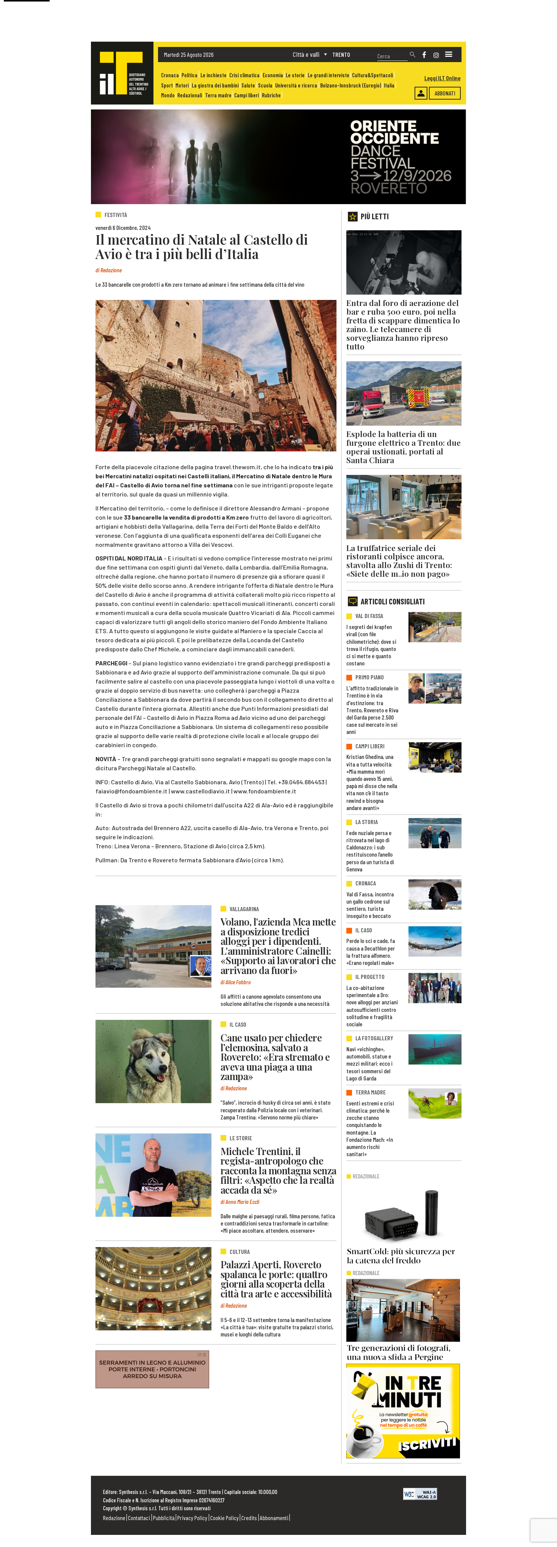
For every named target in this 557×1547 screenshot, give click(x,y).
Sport (167, 85)
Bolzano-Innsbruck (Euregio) (350, 85)
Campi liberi (246, 95)
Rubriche (271, 95)
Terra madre (218, 95)
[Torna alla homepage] (122, 73)
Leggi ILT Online (442, 77)
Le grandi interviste (328, 75)
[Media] (448, 54)
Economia (273, 75)
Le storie (295, 75)
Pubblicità (164, 1517)
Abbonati (445, 93)
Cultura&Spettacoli (372, 75)
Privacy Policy (192, 1517)
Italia (389, 85)
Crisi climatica (244, 75)
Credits (249, 1517)
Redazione (114, 1517)
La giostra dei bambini (215, 85)
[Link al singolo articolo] (153, 946)
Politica (189, 75)
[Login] (421, 93)
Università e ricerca (296, 85)
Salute (248, 85)
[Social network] (424, 55)
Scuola (265, 85)
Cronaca (170, 75)
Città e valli (306, 54)
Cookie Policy (224, 1517)
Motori (182, 85)
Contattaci (139, 1517)
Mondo (168, 95)
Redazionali (189, 95)
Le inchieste (213, 75)
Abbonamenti (274, 1517)
